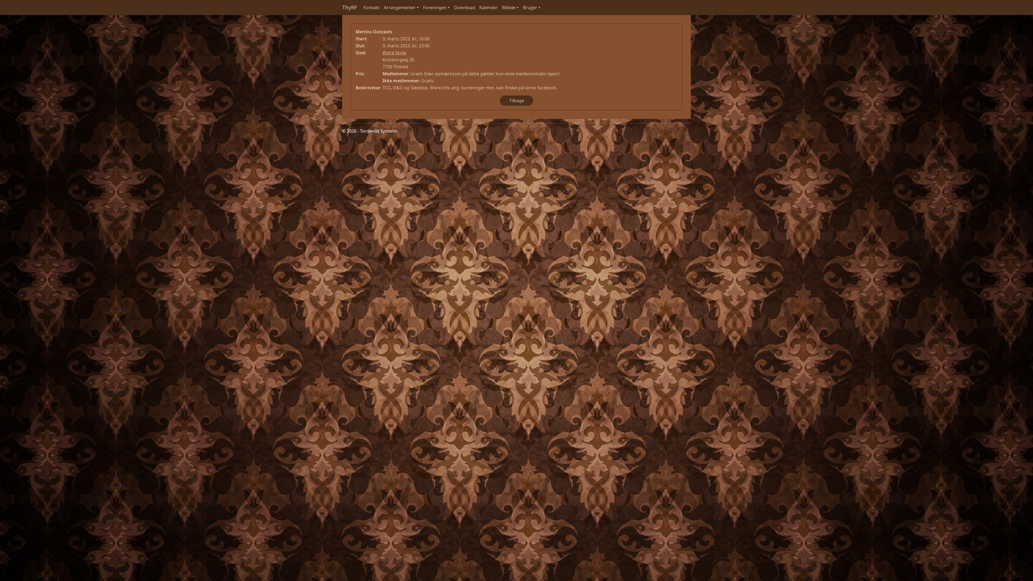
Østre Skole (394, 53)
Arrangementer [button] (400, 7)
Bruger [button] (530, 7)
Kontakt (371, 7)
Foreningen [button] (435, 7)
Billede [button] (508, 7)
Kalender (488, 7)
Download (464, 7)
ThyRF (349, 7)
